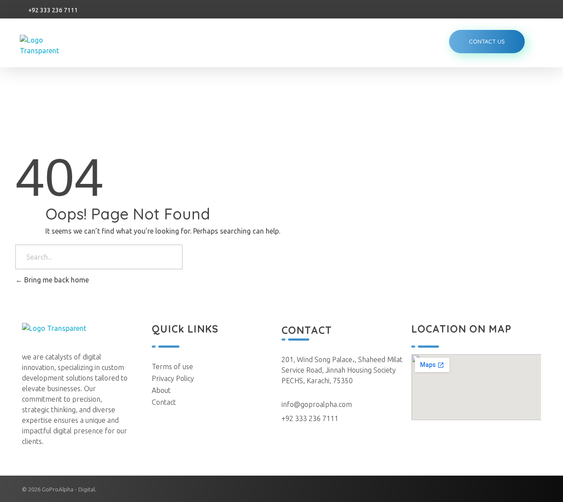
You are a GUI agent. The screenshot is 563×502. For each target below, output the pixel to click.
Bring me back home (55, 280)
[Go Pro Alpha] (52, 45)
